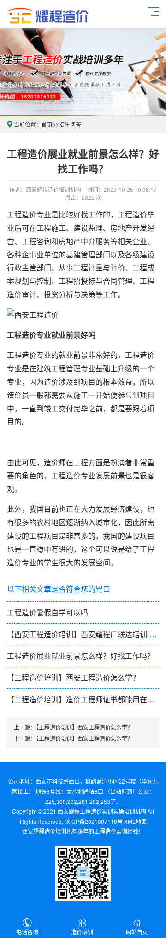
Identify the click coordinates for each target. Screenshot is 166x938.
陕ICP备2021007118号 (94, 821)
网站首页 (137, 932)
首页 (47, 124)
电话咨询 (27, 932)
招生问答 (70, 124)
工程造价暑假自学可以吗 (47, 612)
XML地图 (135, 821)
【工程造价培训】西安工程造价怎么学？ (73, 677)
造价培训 (82, 932)
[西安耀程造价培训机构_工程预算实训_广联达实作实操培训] (48, 14)
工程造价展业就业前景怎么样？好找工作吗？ (80, 655)
